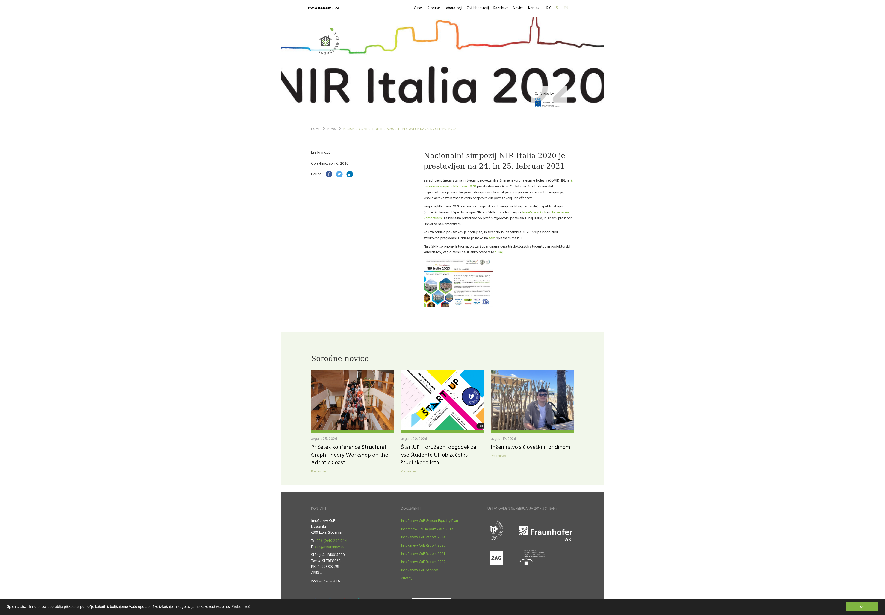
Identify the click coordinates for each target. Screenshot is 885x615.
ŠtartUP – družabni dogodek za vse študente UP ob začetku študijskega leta (438, 455)
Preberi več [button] (240, 607)
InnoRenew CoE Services (420, 570)
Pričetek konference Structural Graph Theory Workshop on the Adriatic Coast (349, 455)
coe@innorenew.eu (329, 547)
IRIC (548, 8)
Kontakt (534, 8)
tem (492, 238)
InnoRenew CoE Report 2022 (423, 562)
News (331, 129)
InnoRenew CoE (324, 8)
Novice (518, 8)
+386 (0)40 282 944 (331, 541)
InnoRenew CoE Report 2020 (423, 546)
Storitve (433, 8)
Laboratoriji (453, 8)
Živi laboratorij (478, 8)
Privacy (406, 578)
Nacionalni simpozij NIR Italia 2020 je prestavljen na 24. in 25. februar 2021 (400, 129)
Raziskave (500, 8)
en (566, 8)
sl (557, 8)
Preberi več (319, 471)
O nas (418, 8)
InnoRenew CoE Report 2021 (423, 554)
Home (315, 129)
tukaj (499, 252)
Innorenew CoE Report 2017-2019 (427, 529)
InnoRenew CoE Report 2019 (423, 537)
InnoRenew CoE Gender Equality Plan (429, 521)
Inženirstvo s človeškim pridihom (530, 447)
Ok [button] (862, 607)
